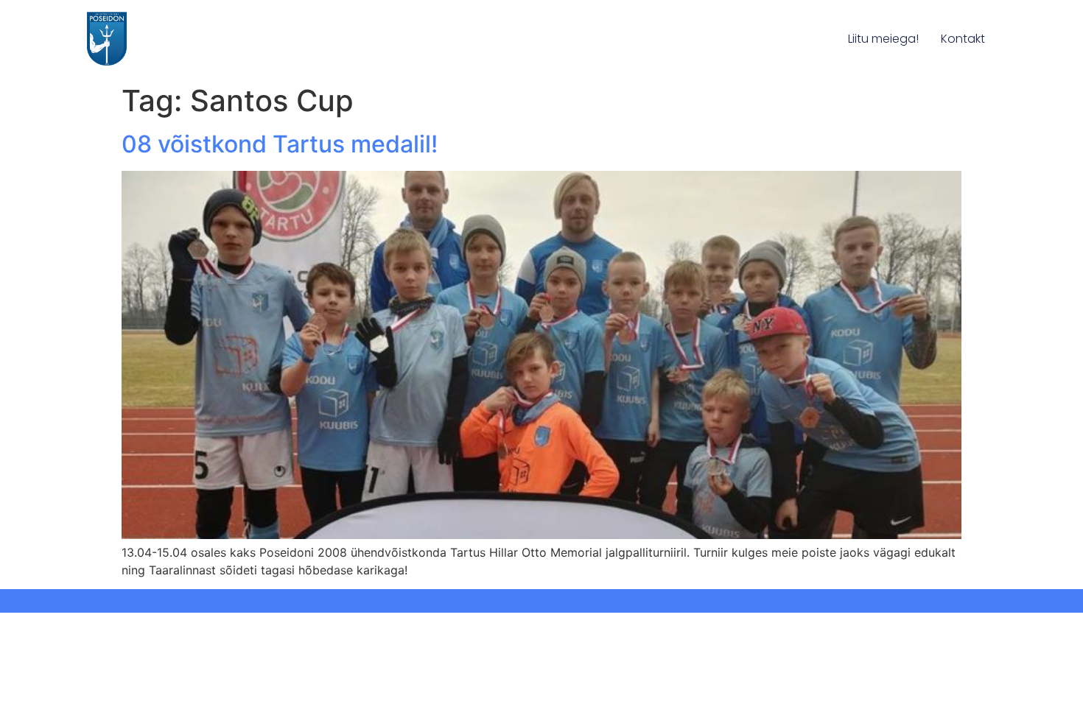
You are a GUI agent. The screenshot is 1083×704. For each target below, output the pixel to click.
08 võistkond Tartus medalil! (280, 144)
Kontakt (963, 38)
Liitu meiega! (883, 38)
